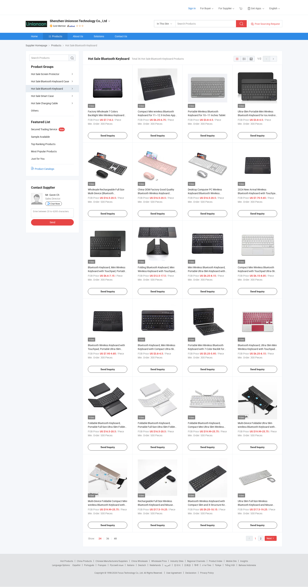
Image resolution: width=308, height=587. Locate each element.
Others (34, 110)
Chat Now (55, 203)
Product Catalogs (44, 168)
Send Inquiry (108, 135)
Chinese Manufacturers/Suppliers (112, 561)
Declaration (190, 572)
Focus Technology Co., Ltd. (131, 572)
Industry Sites (176, 561)
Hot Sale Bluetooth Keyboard (47, 88)
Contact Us (121, 36)
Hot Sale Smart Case (42, 96)
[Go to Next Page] (273, 58)
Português (89, 565)
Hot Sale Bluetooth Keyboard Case (50, 81)
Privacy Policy (207, 572)
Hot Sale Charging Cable (44, 103)
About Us (78, 36)
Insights (244, 561)
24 (100, 538)
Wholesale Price (159, 561)
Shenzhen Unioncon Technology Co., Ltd (78, 21)
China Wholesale (139, 561)
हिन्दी (196, 565)
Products (57, 36)
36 (107, 538)
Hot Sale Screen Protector (45, 74)
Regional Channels (196, 561)
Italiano (130, 565)
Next (269, 538)
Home (34, 36)
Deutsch (142, 565)
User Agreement (174, 572)
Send (52, 222)
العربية (167, 565)
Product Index (215, 561)
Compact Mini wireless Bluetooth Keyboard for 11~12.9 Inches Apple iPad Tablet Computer (157, 115)
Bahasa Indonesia (247, 565)
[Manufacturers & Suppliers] (48, 7)
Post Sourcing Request (267, 23)
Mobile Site (231, 561)
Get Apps (256, 8)
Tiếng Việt (230, 565)
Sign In (192, 8)
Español (76, 565)
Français (102, 565)
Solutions (99, 36)
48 (115, 538)
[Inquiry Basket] (241, 8)
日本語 (187, 565)
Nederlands (155, 565)
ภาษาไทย (206, 565)
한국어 (177, 565)
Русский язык (116, 565)
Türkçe (218, 565)
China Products (84, 561)
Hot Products (66, 561)
